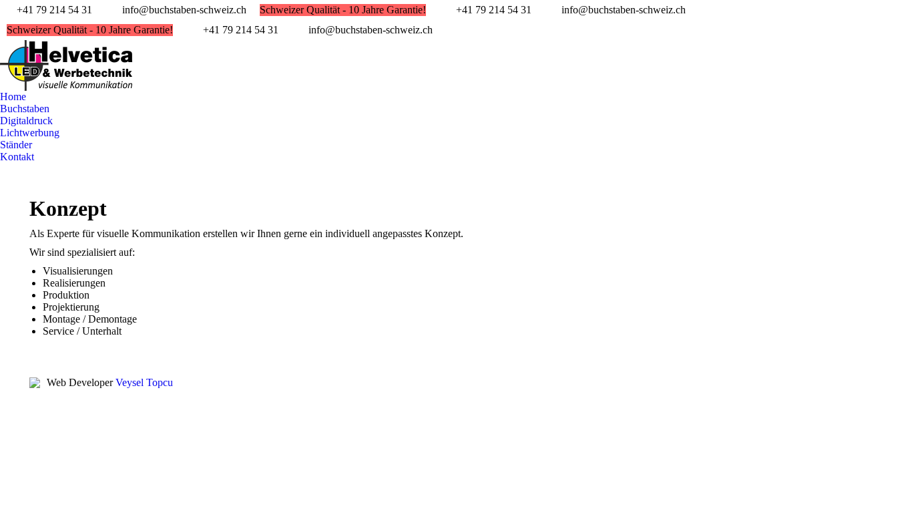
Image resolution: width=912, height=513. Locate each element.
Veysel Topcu (144, 382)
